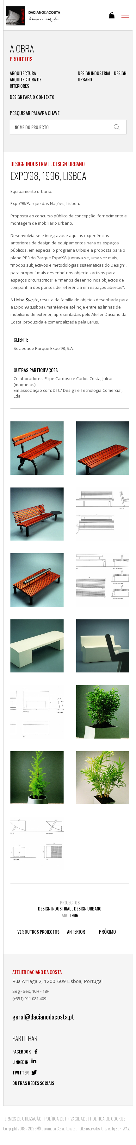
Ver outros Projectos (38, 932)
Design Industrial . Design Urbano (102, 76)
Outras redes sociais (33, 1083)
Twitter (21, 1072)
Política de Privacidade (65, 1118)
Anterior (76, 931)
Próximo (107, 931)
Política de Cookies (107, 1118)
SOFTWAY (122, 1128)
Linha (26, 300)
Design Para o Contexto (32, 97)
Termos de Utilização (22, 1118)
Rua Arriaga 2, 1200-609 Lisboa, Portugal (57, 981)
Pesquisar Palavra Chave (34, 113)
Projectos (21, 59)
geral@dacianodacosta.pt (43, 1016)
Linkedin (20, 1062)
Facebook (22, 1051)
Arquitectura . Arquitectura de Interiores (25, 79)
